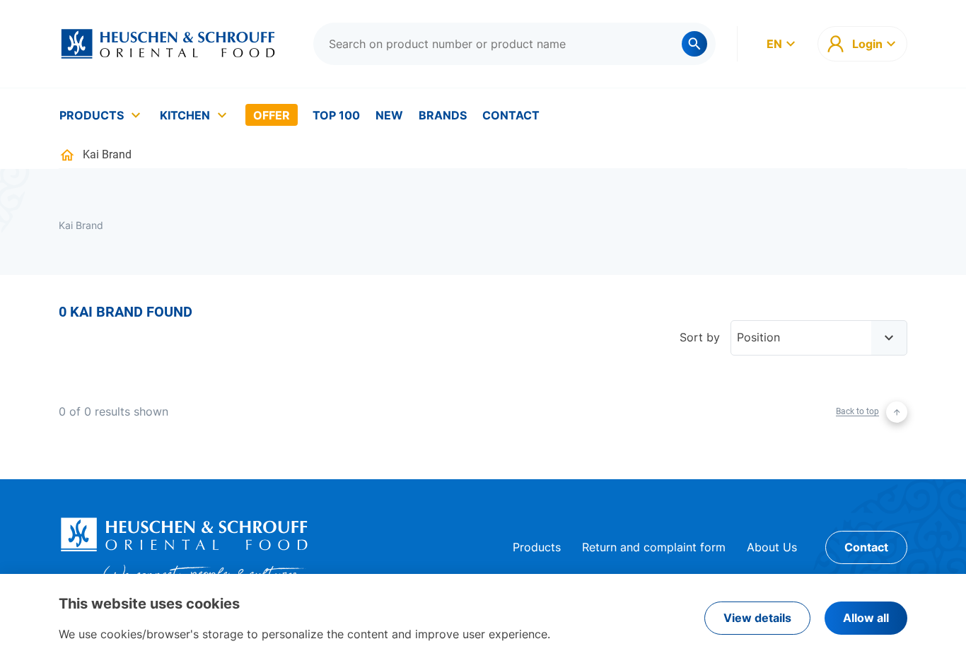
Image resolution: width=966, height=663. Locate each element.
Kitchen (185, 115)
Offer (271, 115)
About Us (772, 547)
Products (91, 115)
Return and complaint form (654, 547)
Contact (511, 115)
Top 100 (336, 115)
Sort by (700, 337)
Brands (443, 115)
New (389, 115)
